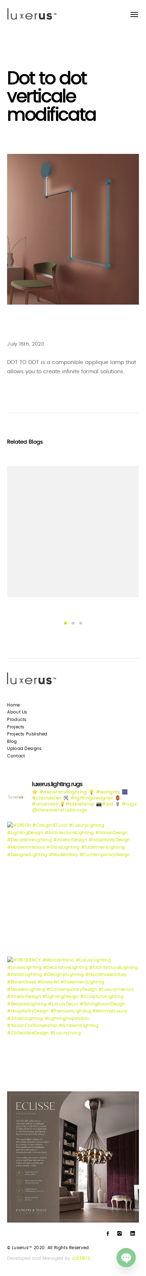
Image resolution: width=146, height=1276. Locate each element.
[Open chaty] (126, 1257)
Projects (15, 727)
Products (16, 719)
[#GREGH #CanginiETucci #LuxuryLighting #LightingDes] (73, 887)
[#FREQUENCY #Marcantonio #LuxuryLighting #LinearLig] (73, 1022)
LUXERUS (81, 1258)
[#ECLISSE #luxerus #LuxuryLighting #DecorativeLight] (73, 1157)
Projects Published (27, 734)
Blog (12, 741)
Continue (29, 581)
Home (13, 705)
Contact (16, 756)
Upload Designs (24, 748)
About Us (17, 712)
